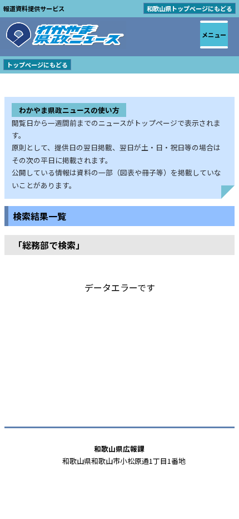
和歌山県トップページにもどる (189, 8)
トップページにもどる (37, 64)
